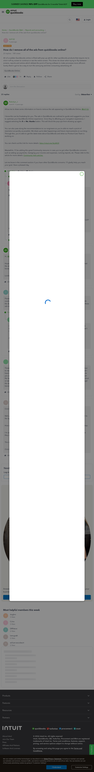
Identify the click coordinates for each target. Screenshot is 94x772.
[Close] (81, 174)
